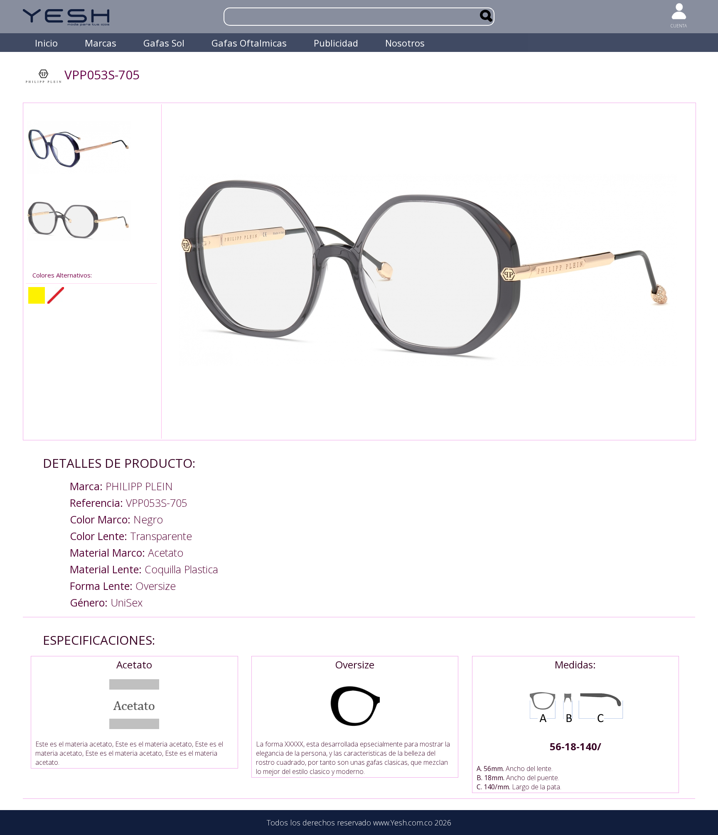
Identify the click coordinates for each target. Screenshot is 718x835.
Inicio (46, 43)
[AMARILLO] (36, 295)
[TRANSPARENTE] (55, 295)
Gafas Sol (163, 43)
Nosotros (405, 43)
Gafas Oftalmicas (249, 43)
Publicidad (336, 43)
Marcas (100, 43)
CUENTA (679, 26)
